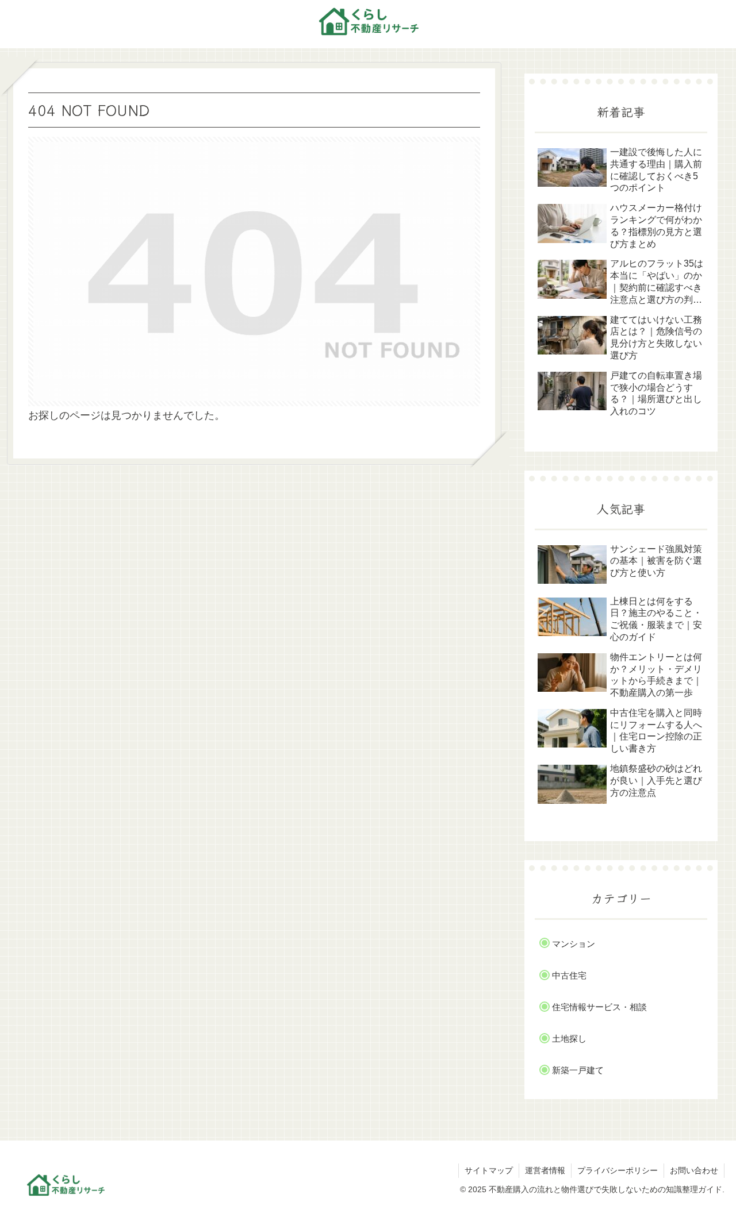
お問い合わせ (694, 1170)
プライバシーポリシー (617, 1170)
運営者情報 (545, 1170)
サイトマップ (489, 1170)
